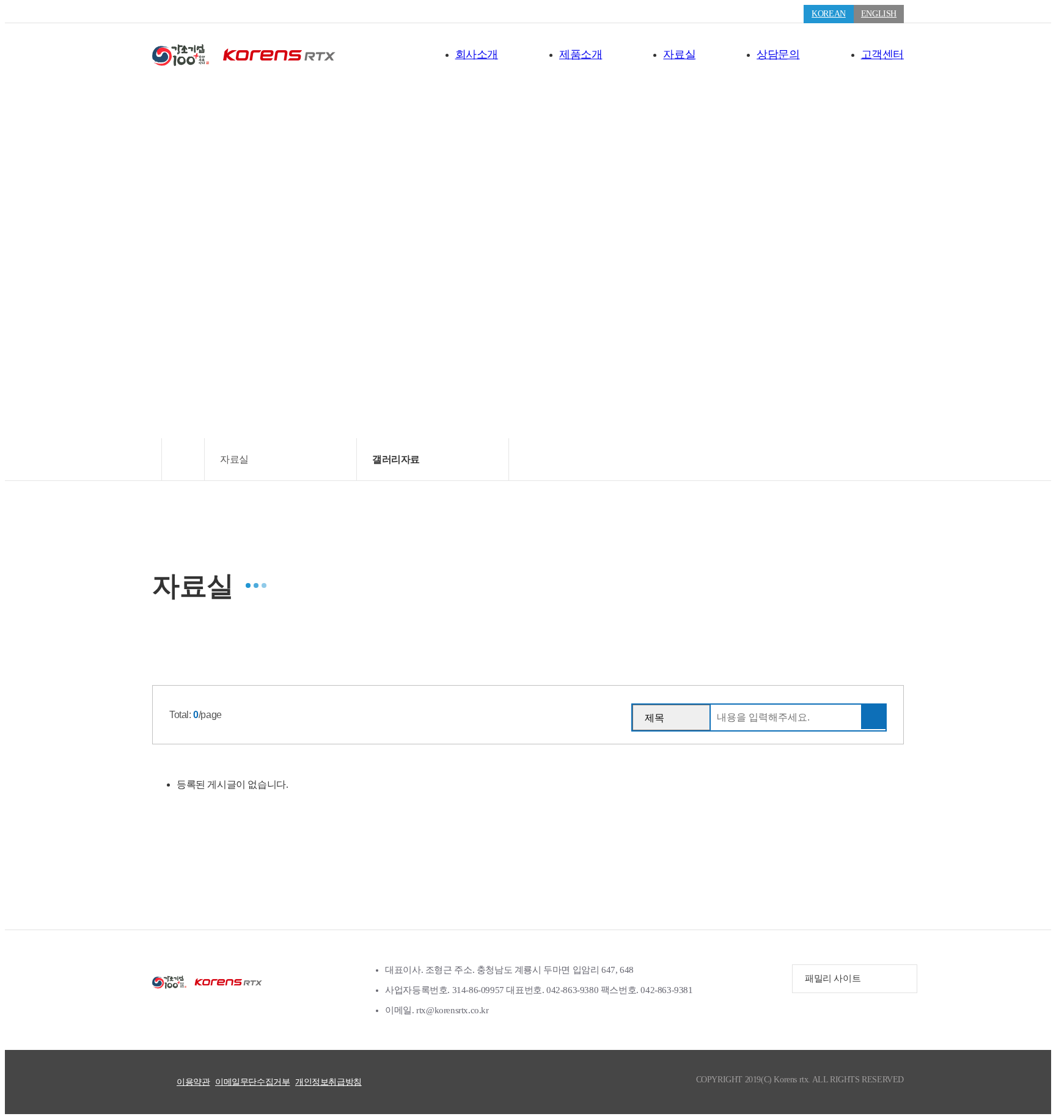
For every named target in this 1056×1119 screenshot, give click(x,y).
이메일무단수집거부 (252, 1082)
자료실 (679, 54)
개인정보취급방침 (328, 1082)
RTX (207, 982)
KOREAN (829, 13)
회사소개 (476, 54)
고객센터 (882, 54)
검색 (873, 717)
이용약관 (193, 1082)
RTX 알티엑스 (244, 55)
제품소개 (580, 54)
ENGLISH (879, 13)
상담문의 (778, 54)
